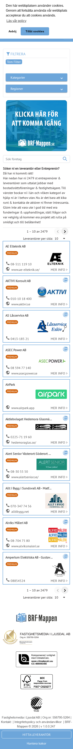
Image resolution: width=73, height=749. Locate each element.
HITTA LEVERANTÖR (37, 735)
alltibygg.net (20, 511)
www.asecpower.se (24, 373)
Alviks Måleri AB (16, 523)
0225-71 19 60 (21, 437)
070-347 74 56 (21, 506)
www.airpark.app (22, 408)
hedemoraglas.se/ (23, 442)
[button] (36, 77)
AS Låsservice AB (16, 315)
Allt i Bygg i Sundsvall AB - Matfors (29, 488)
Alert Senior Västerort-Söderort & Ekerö (32, 454)
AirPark (10, 384)
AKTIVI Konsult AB (18, 281)
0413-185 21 (20, 339)
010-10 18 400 (21, 299)
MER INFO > (59, 270)
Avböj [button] (12, 31)
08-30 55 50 (19, 471)
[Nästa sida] (64, 231)
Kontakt (6, 722)
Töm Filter (14, 62)
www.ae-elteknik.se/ (25, 270)
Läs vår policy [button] (16, 21)
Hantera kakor (36, 743)
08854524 (18, 581)
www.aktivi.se (20, 304)
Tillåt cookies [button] (35, 31)
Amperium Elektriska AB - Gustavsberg (31, 557)
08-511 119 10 (21, 264)
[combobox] (60, 238)
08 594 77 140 (21, 368)
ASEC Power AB (15, 350)
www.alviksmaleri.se (25, 546)
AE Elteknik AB (15, 246)
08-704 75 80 (20, 541)
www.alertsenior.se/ (25, 477)
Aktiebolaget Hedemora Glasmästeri (30, 419)
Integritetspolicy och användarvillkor (38, 722)
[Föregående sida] (57, 231)
